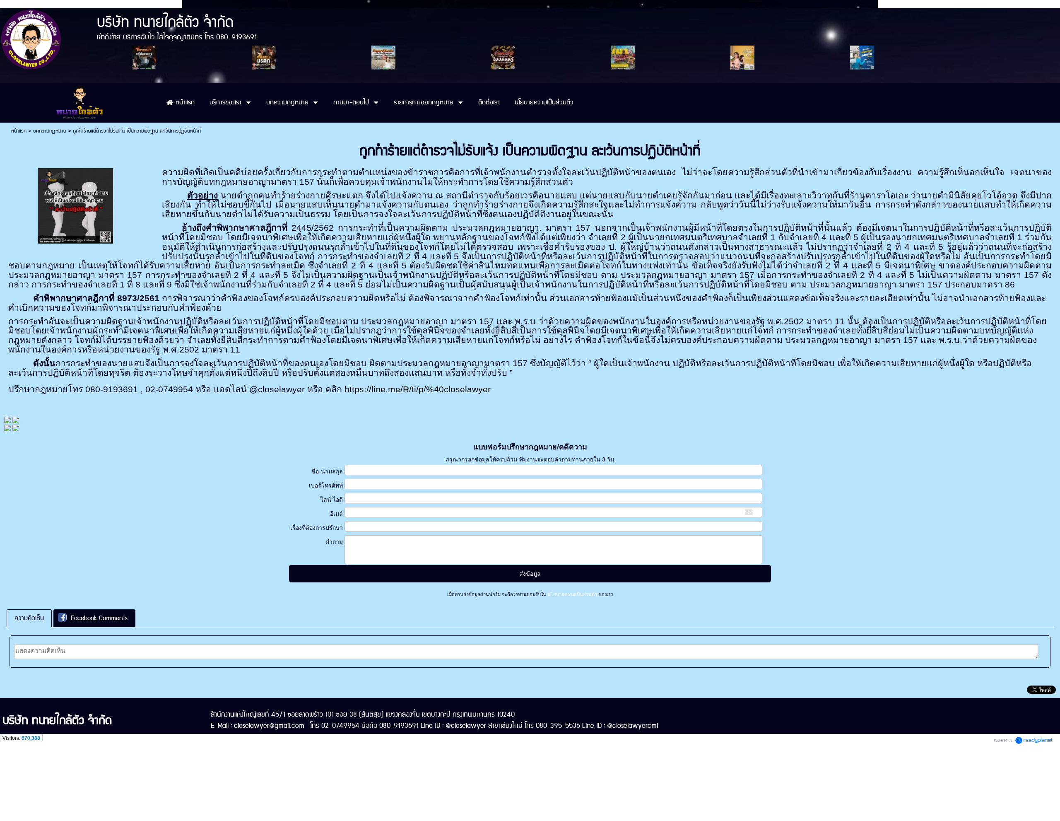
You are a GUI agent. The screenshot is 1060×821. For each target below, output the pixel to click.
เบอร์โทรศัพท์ (325, 485)
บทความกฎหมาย (49, 131)
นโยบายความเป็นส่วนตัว (572, 594)
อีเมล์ (336, 513)
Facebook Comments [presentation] (99, 618)
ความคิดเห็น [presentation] (29, 618)
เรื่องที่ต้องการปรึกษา (316, 527)
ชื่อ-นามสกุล (326, 471)
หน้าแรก (18, 131)
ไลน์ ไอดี (331, 499)
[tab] (29, 618)
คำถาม (333, 541)
